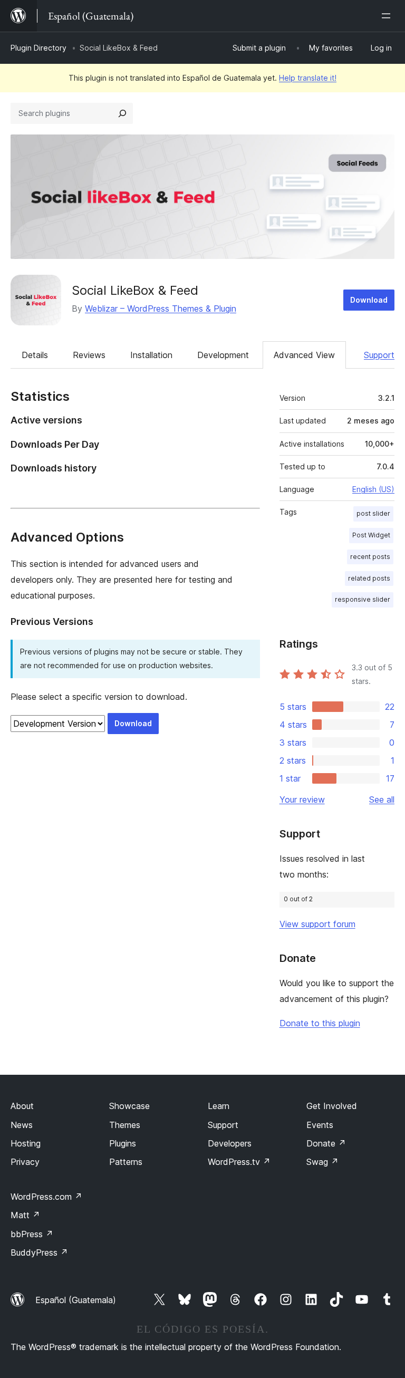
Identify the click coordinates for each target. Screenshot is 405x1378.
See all (381, 799)
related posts (369, 578)
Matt (25, 1215)
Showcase (129, 1106)
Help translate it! (307, 77)
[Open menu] (388, 16)
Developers (230, 1143)
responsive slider (362, 599)
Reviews (89, 355)
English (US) (373, 489)
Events (319, 1125)
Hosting (26, 1143)
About (22, 1106)
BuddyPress (39, 1252)
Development (223, 355)
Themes (124, 1125)
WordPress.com (46, 1196)
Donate (326, 1143)
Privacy (25, 1162)
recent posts (370, 557)
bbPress (32, 1234)
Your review (302, 799)
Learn (218, 1106)
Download (369, 299)
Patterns (125, 1162)
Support (379, 355)
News (22, 1125)
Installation (151, 355)
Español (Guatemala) (75, 1300)
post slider (373, 513)
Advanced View (304, 355)
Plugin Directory (38, 47)
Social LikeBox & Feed (135, 290)
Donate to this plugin (319, 1023)
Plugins (122, 1143)
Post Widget (371, 535)
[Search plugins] (122, 113)
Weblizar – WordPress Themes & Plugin (160, 308)
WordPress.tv (239, 1162)
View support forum (317, 924)
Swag (322, 1162)
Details (35, 355)
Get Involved (331, 1106)
